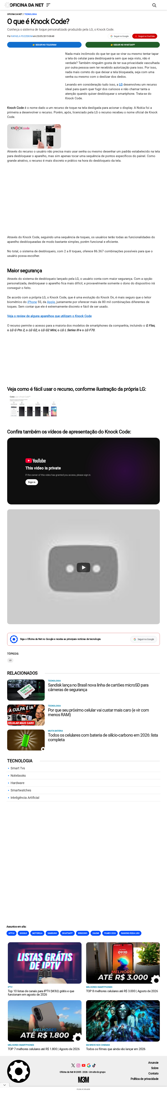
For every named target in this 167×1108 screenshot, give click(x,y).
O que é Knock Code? (38, 21)
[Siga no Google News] (89, 1065)
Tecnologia (30, 14)
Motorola (37, 933)
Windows (82, 933)
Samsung (52, 933)
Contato (153, 1073)
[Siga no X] (73, 1065)
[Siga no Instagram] (78, 1065)
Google (23, 933)
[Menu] (96, 5)
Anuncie (153, 1062)
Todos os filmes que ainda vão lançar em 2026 (115, 1049)
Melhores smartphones (99, 987)
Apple (51, 302)
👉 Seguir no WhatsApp (123, 45)
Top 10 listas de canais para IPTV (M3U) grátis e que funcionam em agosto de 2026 (41, 992)
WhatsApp (67, 933)
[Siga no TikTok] (94, 1065)
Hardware (17, 783)
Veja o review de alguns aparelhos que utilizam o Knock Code (49, 316)
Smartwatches (21, 790)
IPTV (10, 987)
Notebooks (18, 775)
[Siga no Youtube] (84, 1065)
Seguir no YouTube (146, 36)
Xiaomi (95, 933)
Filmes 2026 (110, 933)
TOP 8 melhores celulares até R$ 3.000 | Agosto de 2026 (122, 991)
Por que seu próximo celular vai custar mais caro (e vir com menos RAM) (98, 712)
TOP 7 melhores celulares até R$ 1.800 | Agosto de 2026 (44, 1049)
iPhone (32, 302)
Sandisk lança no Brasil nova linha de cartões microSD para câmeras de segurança (98, 687)
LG (121, 84)
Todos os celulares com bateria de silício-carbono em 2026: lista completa (103, 737)
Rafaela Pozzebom (22, 36)
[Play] (83, 567)
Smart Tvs (18, 768)
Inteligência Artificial (25, 798)
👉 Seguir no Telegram (44, 45)
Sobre (155, 1068)
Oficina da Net (14, 14)
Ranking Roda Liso (130, 933)
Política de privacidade (145, 1079)
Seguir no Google (121, 36)
